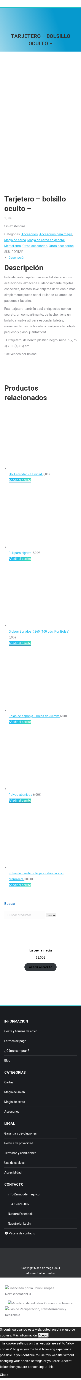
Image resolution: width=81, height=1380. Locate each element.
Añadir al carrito (40, 967)
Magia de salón (14, 1092)
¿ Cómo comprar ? (16, 1050)
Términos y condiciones (20, 1153)
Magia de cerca (15, 240)
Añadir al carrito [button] (20, 480)
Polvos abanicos (21, 795)
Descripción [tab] (17, 258)
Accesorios (29, 234)
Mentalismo (12, 246)
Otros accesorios (34, 246)
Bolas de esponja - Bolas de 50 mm (34, 716)
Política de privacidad (18, 1143)
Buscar (51, 915)
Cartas (8, 1082)
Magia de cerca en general (46, 240)
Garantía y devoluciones (20, 1133)
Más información (25, 1335)
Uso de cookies (14, 1162)
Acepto (43, 1335)
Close (4, 1375)
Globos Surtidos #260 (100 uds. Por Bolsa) (39, 631)
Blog (7, 1060)
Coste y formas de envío (20, 1031)
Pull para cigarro (20, 553)
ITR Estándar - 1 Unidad (26, 474)
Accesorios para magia (55, 234)
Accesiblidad (13, 1172)
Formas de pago (15, 1041)
